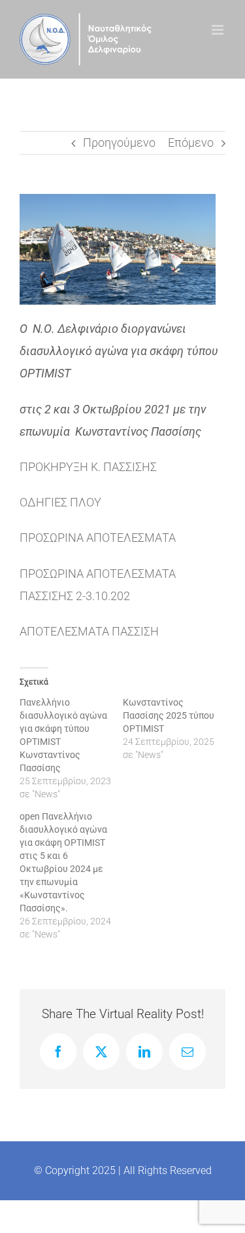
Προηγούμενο (119, 142)
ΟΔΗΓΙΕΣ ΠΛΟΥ (60, 502)
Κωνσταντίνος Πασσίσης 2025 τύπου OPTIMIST (168, 715)
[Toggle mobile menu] (218, 30)
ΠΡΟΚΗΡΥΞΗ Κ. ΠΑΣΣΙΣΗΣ (88, 467)
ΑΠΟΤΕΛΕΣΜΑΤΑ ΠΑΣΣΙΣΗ (89, 631)
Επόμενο (191, 142)
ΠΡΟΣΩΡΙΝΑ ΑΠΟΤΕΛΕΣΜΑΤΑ (98, 537)
